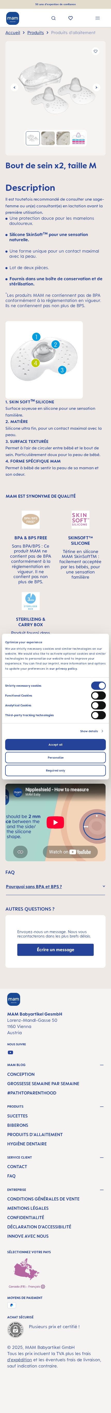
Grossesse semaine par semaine (43, 1083)
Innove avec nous (28, 1236)
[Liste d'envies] (70, 18)
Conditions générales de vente (43, 1199)
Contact (17, 1166)
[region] (55, 98)
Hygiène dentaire (27, 1143)
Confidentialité (25, 1217)
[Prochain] (96, 87)
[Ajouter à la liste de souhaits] (95, 51)
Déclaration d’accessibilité (39, 1226)
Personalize (56, 757)
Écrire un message (55, 949)
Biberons (17, 1125)
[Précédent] (14, 87)
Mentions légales (28, 1208)
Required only (55, 770)
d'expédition (19, 1359)
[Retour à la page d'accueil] (12, 18)
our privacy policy (63, 668)
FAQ (11, 1175)
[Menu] (98, 18)
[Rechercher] (53, 18)
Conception (21, 1074)
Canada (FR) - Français (25, 1286)
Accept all (55, 744)
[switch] (98, 695)
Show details (89, 731)
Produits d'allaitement (35, 1134)
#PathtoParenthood (31, 1092)
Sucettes (17, 1116)
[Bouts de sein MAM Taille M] (55, 87)
